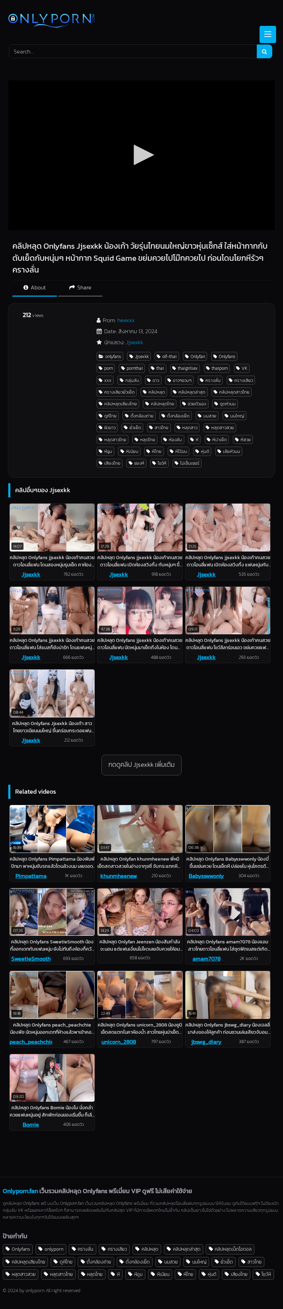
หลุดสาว (189, 427)
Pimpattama (31, 876)
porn (108, 368)
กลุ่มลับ (132, 380)
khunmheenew (118, 876)
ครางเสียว (243, 380)
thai (160, 368)
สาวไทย (161, 427)
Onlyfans (227, 356)
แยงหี (139, 463)
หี (197, 439)
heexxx (126, 320)
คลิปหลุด (156, 392)
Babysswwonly (206, 876)
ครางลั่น (213, 380)
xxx (107, 380)
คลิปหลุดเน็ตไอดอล (233, 1249)
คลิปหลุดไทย (162, 403)
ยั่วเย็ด (135, 427)
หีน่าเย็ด (219, 439)
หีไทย (157, 451)
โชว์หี (162, 463)
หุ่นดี (205, 451)
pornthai (135, 368)
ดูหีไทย (110, 416)
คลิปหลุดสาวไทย (234, 392)
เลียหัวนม (231, 451)
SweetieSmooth (31, 958)
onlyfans (113, 356)
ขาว (156, 380)
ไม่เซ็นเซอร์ (189, 463)
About (37, 287)
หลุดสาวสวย (222, 427)
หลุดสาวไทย (115, 439)
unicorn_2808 (118, 1042)
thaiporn (220, 368)
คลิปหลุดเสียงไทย (120, 403)
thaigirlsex (188, 368)
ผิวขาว (110, 427)
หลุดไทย (147, 439)
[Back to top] (261, 1288)
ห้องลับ (175, 439)
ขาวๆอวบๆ (182, 380)
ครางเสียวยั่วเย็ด (119, 392)
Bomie (31, 1124)
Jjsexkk (134, 342)
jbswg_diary (206, 1042)
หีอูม (108, 451)
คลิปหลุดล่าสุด (191, 392)
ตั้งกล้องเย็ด (178, 416)
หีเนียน (132, 451)
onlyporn (54, 1249)
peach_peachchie (31, 1042)
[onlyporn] (141, 21)
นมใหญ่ (237, 416)
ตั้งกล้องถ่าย (142, 416)
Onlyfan (198, 356)
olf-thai (169, 356)
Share (83, 287)
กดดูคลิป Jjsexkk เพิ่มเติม (141, 765)
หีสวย (246, 439)
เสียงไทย (112, 463)
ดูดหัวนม (228, 403)
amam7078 (207, 958)
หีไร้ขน (181, 451)
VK (244, 368)
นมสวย (209, 416)
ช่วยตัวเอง (197, 403)
